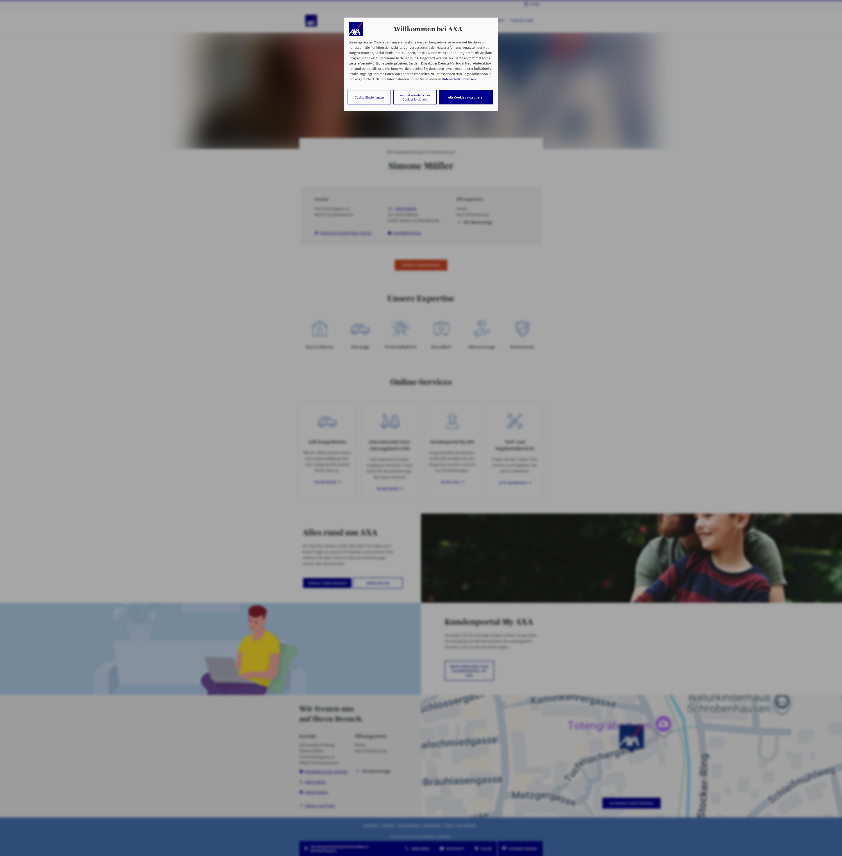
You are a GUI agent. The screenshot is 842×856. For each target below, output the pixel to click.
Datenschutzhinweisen (459, 79)
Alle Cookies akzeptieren (466, 97)
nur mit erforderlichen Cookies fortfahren (415, 97)
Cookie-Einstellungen (369, 97)
